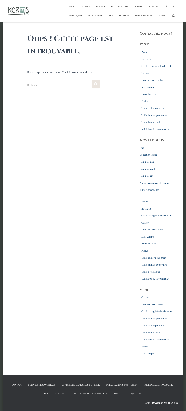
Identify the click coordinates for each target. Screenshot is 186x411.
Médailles (169, 6)
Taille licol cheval (150, 122)
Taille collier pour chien (153, 108)
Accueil (145, 52)
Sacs (71, 6)
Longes (153, 6)
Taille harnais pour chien (154, 115)
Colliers (85, 6)
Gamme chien (147, 161)
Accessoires (95, 15)
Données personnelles (152, 80)
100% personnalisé (149, 189)
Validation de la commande (155, 129)
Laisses (139, 6)
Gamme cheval (147, 169)
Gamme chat (146, 175)
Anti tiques (75, 15)
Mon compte (147, 87)
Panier (162, 15)
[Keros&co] (18, 10)
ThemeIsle (173, 402)
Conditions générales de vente (156, 66)
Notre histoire (143, 15)
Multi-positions (120, 6)
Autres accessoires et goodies (154, 183)
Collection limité (118, 15)
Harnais (100, 6)
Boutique (146, 59)
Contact (145, 73)
